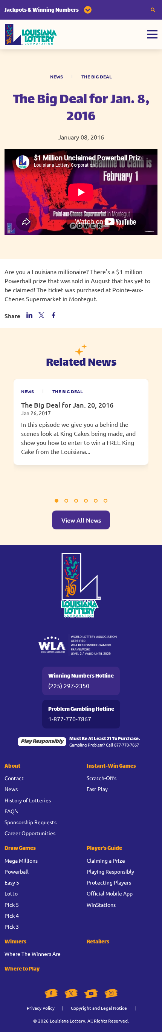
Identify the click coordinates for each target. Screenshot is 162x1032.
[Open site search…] (152, 9)
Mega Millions (21, 860)
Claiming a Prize (106, 860)
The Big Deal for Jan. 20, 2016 (67, 404)
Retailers (98, 942)
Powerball (17, 871)
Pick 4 (12, 915)
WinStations (101, 904)
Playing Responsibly (110, 871)
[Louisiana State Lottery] (31, 34)
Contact (14, 777)
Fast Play (97, 788)
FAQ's (11, 811)
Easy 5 (12, 882)
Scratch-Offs (101, 777)
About (12, 766)
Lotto (11, 893)
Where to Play (22, 969)
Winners (15, 942)
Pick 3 (12, 926)
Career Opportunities (30, 833)
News (56, 77)
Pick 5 (12, 904)
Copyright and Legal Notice (99, 1008)
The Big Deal (96, 77)
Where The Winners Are (33, 953)
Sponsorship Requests (31, 822)
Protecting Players (109, 882)
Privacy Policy (41, 1008)
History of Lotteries (28, 800)
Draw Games (20, 848)
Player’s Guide (104, 848)
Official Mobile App (110, 893)
